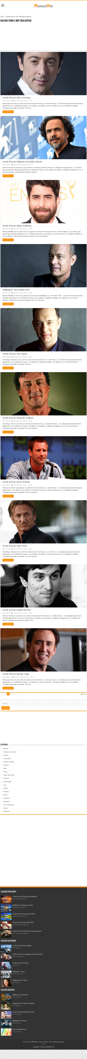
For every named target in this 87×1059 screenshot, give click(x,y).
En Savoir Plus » (8, 112)
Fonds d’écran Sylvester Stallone (18, 418)
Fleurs (5, 772)
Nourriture (6, 798)
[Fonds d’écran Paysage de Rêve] (6, 916)
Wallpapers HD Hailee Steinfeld (23, 1003)
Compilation (7, 758)
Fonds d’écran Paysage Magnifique (25, 896)
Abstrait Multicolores (20, 1029)
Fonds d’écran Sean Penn (15, 546)
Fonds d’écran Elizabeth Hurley (23, 1012)
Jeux (5, 785)
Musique (6, 791)
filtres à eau (37, 1042)
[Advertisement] (43, 37)
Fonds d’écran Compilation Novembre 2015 (28, 954)
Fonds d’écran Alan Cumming (16, 97)
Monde (6, 788)
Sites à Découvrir (9, 805)
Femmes (6, 765)
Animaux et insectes (10, 752)
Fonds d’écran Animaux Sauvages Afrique (27, 931)
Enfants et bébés (9, 762)
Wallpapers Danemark (20, 995)
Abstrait (6, 748)
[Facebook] (44, 1044)
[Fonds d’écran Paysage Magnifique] (6, 899)
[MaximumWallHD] (43, 5)
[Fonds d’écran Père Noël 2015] (6, 925)
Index (2, 16)
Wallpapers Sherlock (20, 1021)
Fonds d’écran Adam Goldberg (17, 226)
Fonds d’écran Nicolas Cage (16, 674)
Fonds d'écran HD (18, 100)
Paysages (7, 801)
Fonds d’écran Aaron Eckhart (16, 482)
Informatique (7, 781)
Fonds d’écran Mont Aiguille (22, 945)
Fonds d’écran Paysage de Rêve (24, 914)
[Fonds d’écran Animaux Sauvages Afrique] (6, 933)
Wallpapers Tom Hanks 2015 (16, 290)
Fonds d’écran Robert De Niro (17, 610)
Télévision (7, 811)
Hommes (25, 100)
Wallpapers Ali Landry (20, 980)
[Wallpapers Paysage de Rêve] (6, 908)
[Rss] (43, 1044)
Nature (6, 795)
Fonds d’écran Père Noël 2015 (23, 922)
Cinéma (6, 755)
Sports (6, 808)
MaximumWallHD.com (47, 1047)
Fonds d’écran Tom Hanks (15, 354)
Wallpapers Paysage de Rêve (23, 905)
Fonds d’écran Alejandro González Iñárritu (22, 161)
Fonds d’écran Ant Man (21, 963)
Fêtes (5, 768)
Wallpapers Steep (19, 971)
